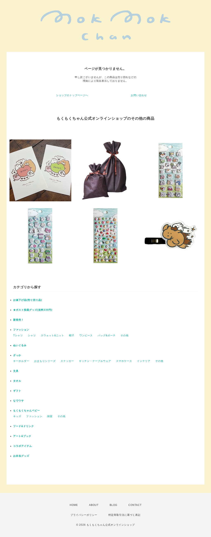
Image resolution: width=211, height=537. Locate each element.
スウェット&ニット (52, 335)
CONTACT (135, 505)
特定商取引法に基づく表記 (124, 514)
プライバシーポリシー (83, 514)
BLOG (113, 505)
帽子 (71, 335)
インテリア (143, 361)
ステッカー (67, 361)
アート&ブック (22, 436)
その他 (125, 335)
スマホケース (124, 361)
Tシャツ (18, 335)
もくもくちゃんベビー (26, 410)
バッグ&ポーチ (107, 335)
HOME (74, 505)
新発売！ (18, 319)
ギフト (17, 390)
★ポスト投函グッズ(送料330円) (32, 309)
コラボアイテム (22, 446)
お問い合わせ (139, 95)
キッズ (17, 416)
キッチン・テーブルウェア (95, 361)
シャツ (32, 335)
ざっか (17, 355)
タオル (17, 380)
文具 (16, 370)
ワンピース (86, 335)
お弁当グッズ (21, 455)
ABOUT (93, 505)
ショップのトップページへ (72, 95)
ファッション (21, 329)
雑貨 (50, 416)
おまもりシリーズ (45, 361)
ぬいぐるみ (20, 345)
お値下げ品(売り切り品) (27, 300)
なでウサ (18, 400)
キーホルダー (21, 361)
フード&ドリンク (23, 426)
